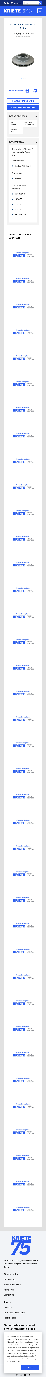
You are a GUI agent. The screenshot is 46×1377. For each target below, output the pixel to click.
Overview (8, 1307)
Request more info (23, 101)
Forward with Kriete (12, 1284)
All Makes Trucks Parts (14, 1312)
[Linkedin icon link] (25, 1375)
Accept (30, 1367)
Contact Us (9, 1295)
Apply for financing (23, 107)
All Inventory (9, 1279)
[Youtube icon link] (29, 1375)
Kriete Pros (9, 1290)
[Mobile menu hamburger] (39, 10)
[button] (16, 3)
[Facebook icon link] (17, 1375)
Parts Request (10, 1318)
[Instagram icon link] (21, 1375)
